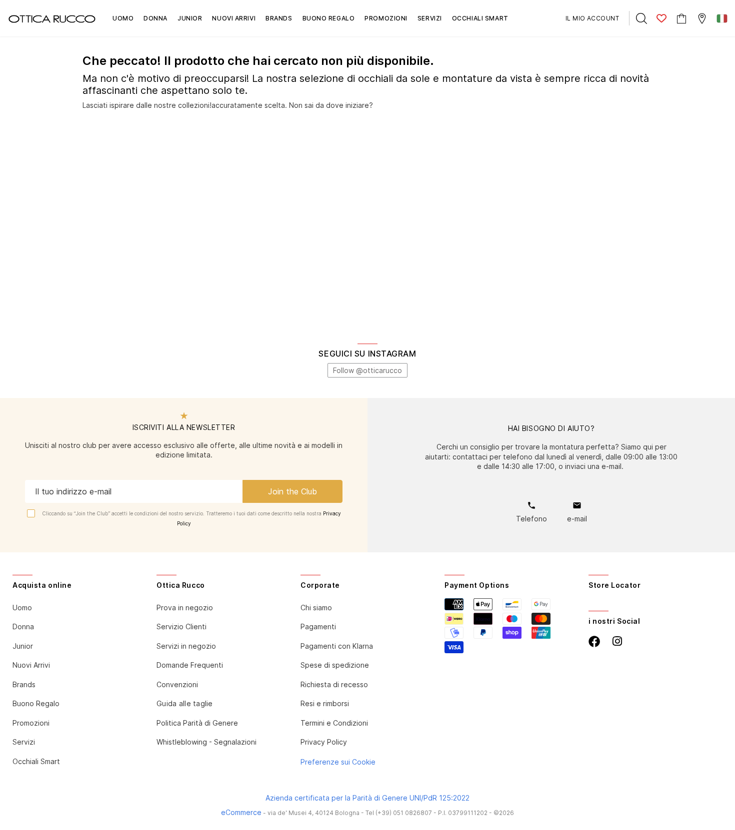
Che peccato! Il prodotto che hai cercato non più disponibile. (258, 61)
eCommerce (241, 812)
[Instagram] (617, 641)
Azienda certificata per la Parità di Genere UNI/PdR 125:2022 (368, 798)
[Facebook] (594, 641)
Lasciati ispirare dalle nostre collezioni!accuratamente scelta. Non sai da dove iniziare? (227, 105)
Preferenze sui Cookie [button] (338, 762)
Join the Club (292, 491)
